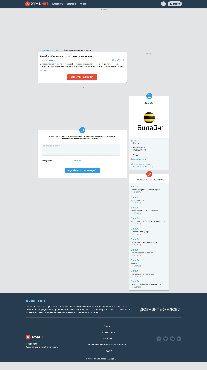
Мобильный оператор (143, 166)
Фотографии (47, 161)
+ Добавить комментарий (82, 170)
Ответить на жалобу (82, 77)
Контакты (107, 332)
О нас (83, 4)
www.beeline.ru (140, 159)
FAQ (107, 350)
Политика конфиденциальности (107, 344)
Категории (57, 4)
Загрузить (77, 161)
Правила (107, 338)
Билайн (135, 186)
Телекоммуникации (142, 164)
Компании (71, 4)
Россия (45, 71)
